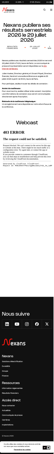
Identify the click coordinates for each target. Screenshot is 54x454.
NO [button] (48, 448)
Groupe (5, 371)
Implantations (7, 425)
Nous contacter (8, 406)
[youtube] (17, 324)
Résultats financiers (10, 393)
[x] (47, 324)
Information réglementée (12, 388)
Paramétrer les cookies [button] (22, 449)
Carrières (6, 420)
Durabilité (6, 366)
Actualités (6, 410)
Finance (5, 376)
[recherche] (44, 10)
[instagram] (27, 324)
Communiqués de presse (12, 415)
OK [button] (44, 448)
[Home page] (8, 10)
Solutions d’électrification (12, 361)
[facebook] (37, 324)
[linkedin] (7, 324)
